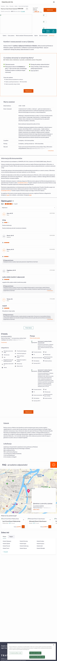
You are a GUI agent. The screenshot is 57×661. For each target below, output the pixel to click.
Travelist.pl (3, 6)
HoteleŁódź (40, 546)
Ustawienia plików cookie (15, 653)
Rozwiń (6, 551)
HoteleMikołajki (41, 548)
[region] (31, 651)
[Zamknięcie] (53, 644)
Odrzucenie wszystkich (35, 653)
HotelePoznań (6, 546)
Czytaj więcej (51, 150)
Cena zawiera (11, 35)
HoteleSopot (23, 543)
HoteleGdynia (23, 548)
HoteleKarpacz (40, 543)
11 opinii (23, 11)
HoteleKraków (40, 541)
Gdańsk (16, 6)
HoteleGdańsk (6, 543)
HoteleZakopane (7, 541)
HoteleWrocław (24, 541)
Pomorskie (11, 6)
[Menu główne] (53, 2)
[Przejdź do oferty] (23, 526)
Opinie (36, 35)
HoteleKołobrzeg (24, 546)
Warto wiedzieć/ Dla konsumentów (24, 35)
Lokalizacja (51, 35)
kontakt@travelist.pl (23, 182)
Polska (7, 6)
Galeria (4, 35)
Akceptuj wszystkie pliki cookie (37, 657)
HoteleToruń (6, 548)
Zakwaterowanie (43, 35)
